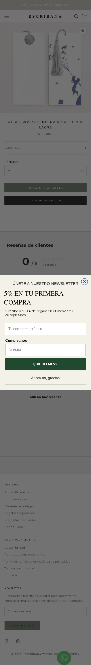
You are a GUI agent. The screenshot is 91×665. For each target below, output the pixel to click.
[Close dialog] (84, 281)
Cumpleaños (16, 340)
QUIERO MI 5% (45, 364)
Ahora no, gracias (45, 378)
